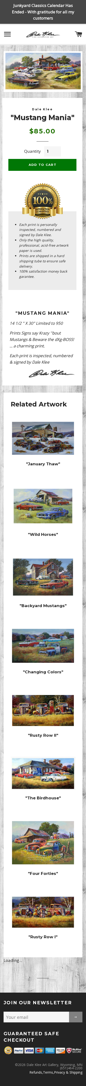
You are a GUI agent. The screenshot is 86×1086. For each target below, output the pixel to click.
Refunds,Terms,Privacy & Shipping (55, 1072)
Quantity (32, 151)
